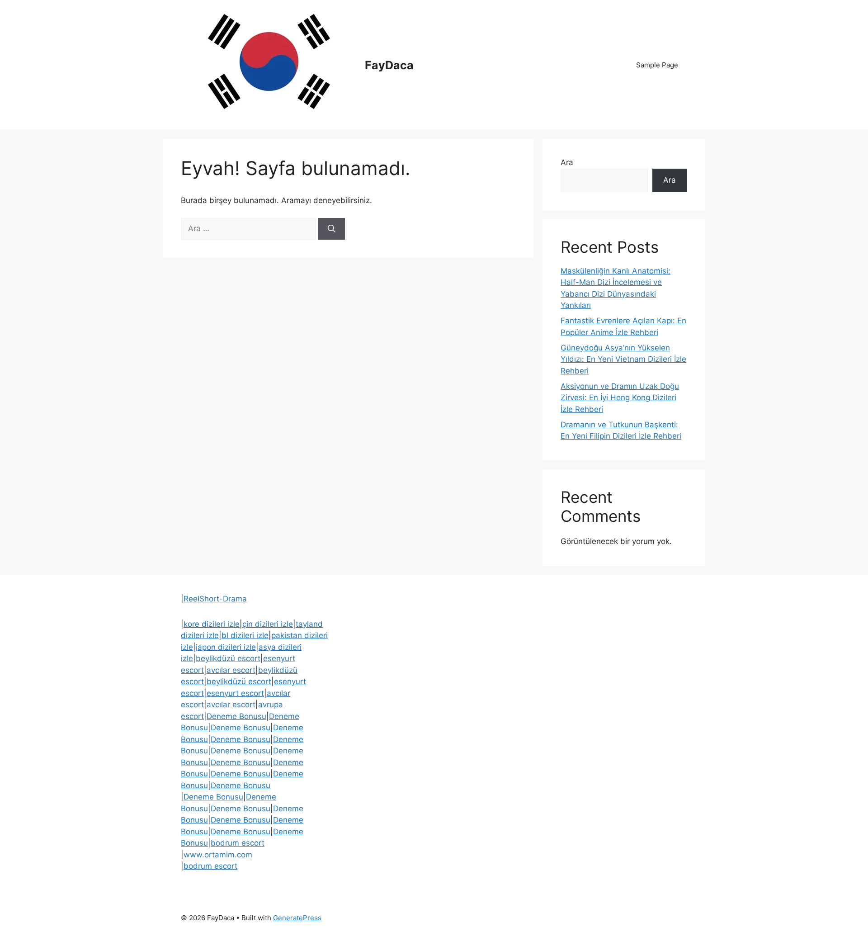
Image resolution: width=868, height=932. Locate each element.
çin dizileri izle (267, 624)
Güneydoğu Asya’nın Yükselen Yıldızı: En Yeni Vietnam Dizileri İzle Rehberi (623, 359)
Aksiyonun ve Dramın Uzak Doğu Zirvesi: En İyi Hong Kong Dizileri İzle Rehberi (620, 398)
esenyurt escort (235, 693)
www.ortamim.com (218, 854)
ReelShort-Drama (215, 598)
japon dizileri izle (226, 647)
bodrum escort (237, 842)
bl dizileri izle (245, 635)
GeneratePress (297, 917)
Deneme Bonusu (236, 716)
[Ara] (331, 229)
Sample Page (657, 65)
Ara (567, 162)
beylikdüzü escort (228, 658)
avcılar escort (231, 670)
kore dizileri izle (212, 624)
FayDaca (389, 65)
